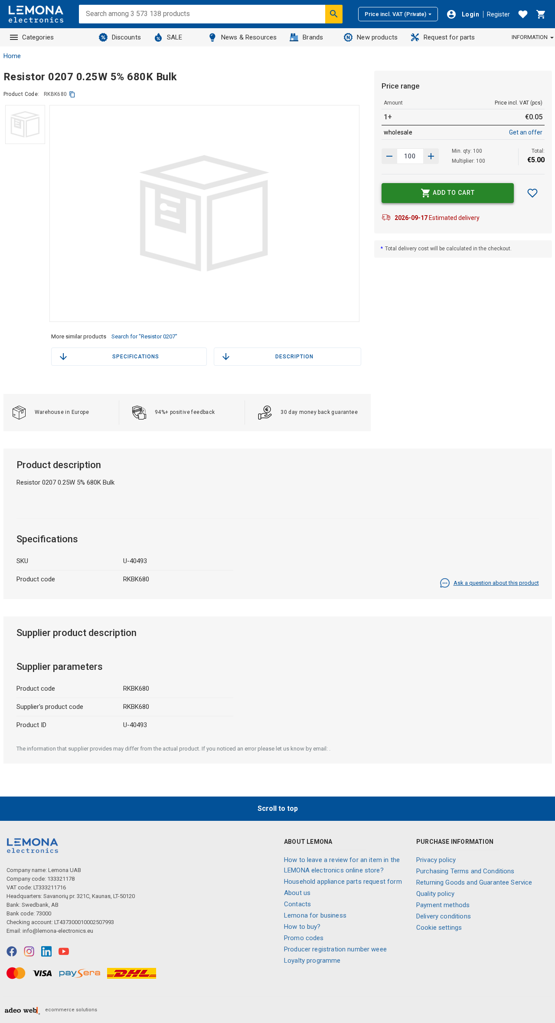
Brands (313, 37)
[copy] (72, 94)
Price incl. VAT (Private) (395, 14)
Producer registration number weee (335, 949)
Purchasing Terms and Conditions (465, 871)
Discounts (126, 37)
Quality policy (435, 894)
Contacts (297, 904)
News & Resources (249, 37)
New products (377, 37)
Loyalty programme (312, 960)
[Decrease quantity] (431, 156)
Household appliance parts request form (343, 881)
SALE (175, 37)
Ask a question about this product (496, 583)
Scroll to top (278, 808)
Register (498, 14)
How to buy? (302, 927)
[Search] (334, 14)
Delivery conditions (443, 916)
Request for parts (449, 37)
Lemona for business (315, 915)
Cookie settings (439, 927)
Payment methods (443, 905)
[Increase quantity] (389, 156)
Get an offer (525, 132)
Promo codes (304, 938)
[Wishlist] (523, 14)
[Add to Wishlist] (532, 193)
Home (12, 56)
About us (297, 893)
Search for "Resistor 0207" (144, 336)
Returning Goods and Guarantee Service (474, 882)
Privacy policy (436, 860)
